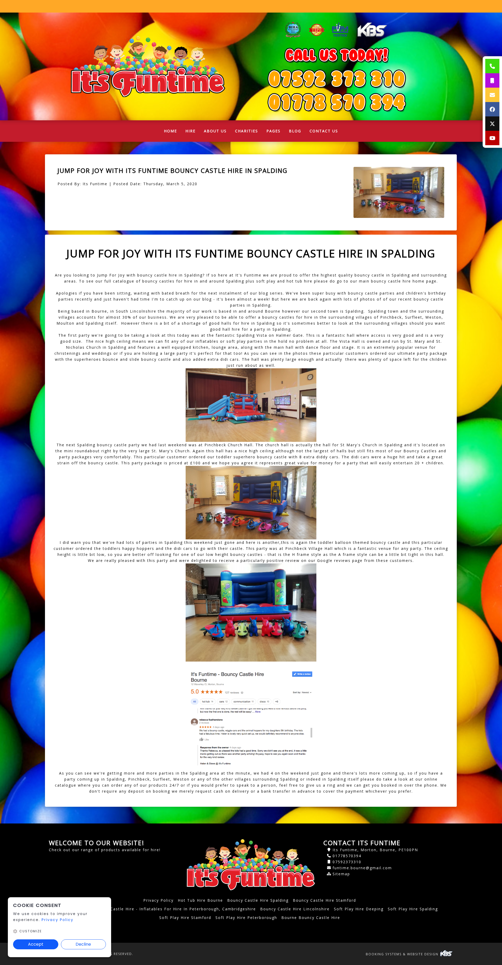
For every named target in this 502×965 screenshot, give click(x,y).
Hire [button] (190, 130)
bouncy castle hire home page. (403, 281)
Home (172, 132)
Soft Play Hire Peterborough (246, 917)
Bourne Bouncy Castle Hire (310, 917)
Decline (83, 944)
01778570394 (347, 855)
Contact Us (324, 130)
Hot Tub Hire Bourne (200, 900)
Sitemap (341, 873)
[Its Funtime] (148, 66)
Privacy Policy (158, 900)
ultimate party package (422, 353)
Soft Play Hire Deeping (359, 908)
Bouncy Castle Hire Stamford (324, 900)
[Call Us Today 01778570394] (336, 79)
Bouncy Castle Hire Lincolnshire (295, 908)
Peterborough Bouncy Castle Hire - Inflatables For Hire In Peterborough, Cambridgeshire (158, 908)
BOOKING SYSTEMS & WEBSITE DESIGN (403, 954)
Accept (35, 944)
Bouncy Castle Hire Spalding (258, 900)
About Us (215, 130)
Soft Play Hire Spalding (413, 908)
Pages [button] (273, 130)
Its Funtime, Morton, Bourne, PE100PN (375, 849)
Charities (246, 130)
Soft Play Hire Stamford (185, 917)
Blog (295, 130)
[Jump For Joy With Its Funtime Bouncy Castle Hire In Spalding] (398, 192)
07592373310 (347, 861)
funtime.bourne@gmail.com (362, 867)
